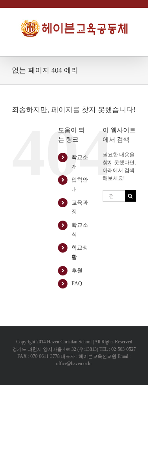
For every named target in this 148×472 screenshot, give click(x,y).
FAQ (76, 284)
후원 (76, 270)
